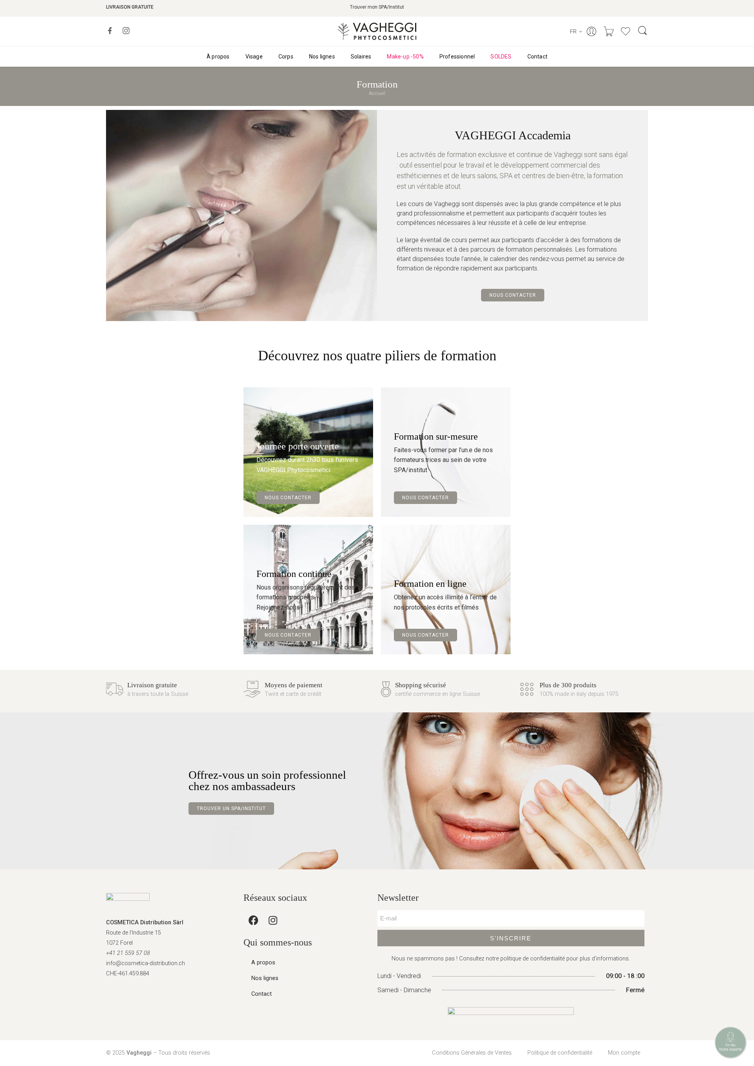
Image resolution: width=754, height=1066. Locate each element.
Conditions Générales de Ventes (472, 1053)
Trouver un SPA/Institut (231, 808)
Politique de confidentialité (559, 1053)
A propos (263, 962)
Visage (254, 56)
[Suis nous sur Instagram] (126, 30)
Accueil (377, 93)
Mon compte (624, 1053)
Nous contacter (512, 295)
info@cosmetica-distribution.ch (145, 963)
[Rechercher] (642, 31)
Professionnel (457, 56)
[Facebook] (253, 920)
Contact (537, 56)
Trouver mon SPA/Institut (377, 7)
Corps (285, 56)
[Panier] (608, 31)
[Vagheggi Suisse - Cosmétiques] (377, 31)
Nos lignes (322, 56)
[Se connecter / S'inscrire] (591, 31)
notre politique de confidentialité (525, 958)
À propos (218, 56)
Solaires (361, 56)
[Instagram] (273, 920)
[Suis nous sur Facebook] (110, 31)
